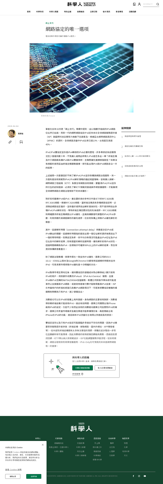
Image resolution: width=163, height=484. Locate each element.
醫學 (112, 443)
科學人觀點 (58, 451)
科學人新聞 (80, 447)
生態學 (112, 455)
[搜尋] (157, 4)
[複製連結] (10, 142)
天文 (126, 455)
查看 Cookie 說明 (13, 469)
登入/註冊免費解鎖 (105, 368)
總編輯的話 (58, 443)
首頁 (29, 11)
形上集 (97, 443)
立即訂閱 (93, 11)
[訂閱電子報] (134, 4)
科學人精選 (53, 11)
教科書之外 (97, 447)
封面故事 (80, 443)
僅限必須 (13, 476)
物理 (126, 443)
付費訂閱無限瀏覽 (82, 368)
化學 (126, 447)
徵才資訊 (106, 11)
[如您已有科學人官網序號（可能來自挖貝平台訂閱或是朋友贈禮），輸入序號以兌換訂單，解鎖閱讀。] (82, 374)
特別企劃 (67, 11)
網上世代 (50, 23)
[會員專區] (139, 4)
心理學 (112, 451)
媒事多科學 (97, 459)
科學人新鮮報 (80, 455)
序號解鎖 (76, 374)
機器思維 (97, 451)
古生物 (112, 447)
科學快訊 (40, 11)
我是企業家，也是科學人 (59, 447)
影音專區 (119, 11)
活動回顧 (132, 11)
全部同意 (34, 476)
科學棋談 (97, 455)
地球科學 (125, 451)
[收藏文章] (21, 142)
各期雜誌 (80, 11)
